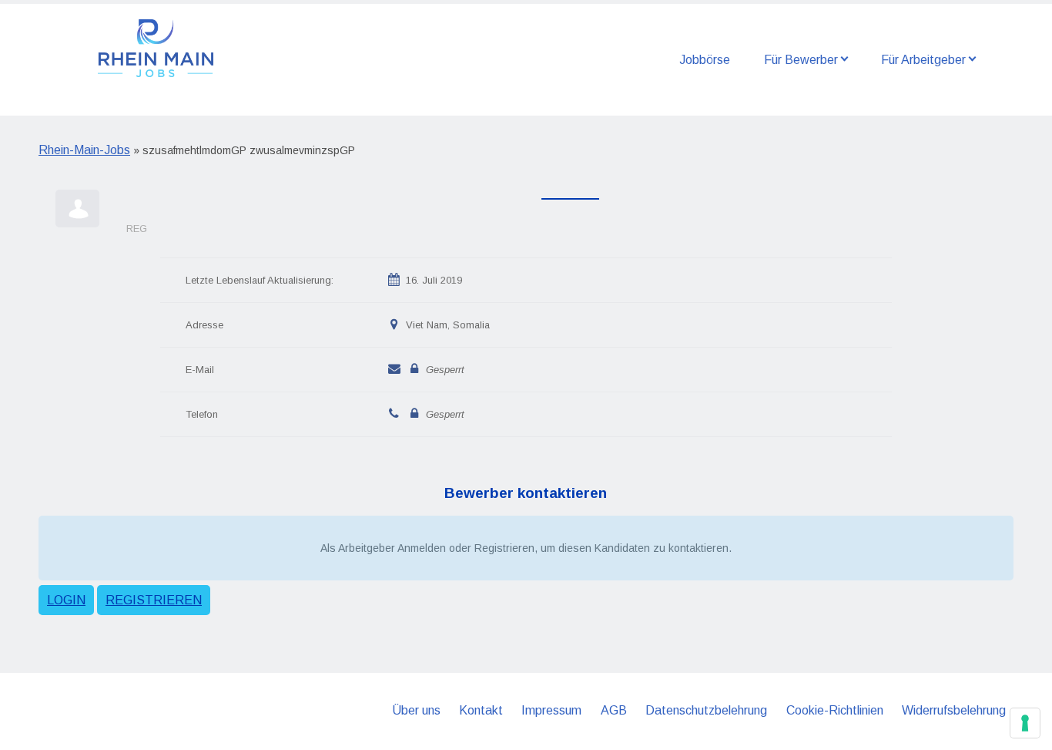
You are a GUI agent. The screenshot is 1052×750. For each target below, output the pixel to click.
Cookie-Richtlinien (834, 710)
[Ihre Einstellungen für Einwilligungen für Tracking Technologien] (1025, 723)
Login (66, 600)
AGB (614, 710)
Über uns (416, 710)
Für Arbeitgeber (923, 59)
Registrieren (154, 600)
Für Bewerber (801, 59)
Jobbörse (704, 59)
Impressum (551, 710)
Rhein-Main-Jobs (84, 149)
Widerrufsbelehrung (954, 710)
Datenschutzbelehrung (706, 710)
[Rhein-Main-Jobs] (155, 47)
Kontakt (481, 710)
